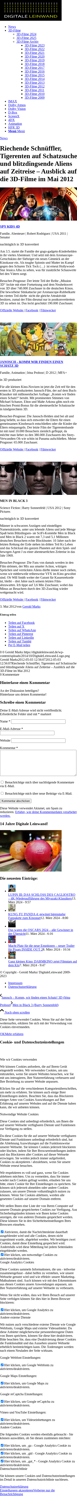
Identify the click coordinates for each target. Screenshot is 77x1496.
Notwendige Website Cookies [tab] (19, 1114)
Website (5, 740)
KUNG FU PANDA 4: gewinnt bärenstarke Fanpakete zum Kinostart (37, 916)
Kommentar (9, 748)
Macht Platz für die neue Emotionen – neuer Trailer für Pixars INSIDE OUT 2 (41, 947)
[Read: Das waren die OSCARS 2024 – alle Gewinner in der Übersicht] (12, 926)
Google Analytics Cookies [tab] (17, 1262)
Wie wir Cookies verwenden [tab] (18, 1059)
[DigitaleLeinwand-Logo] (31, 19)
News (4, 138)
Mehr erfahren (14, 1034)
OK (2, 1034)
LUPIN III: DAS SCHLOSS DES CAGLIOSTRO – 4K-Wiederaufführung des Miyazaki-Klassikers (41, 896)
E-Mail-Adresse (11, 729)
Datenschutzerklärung (14, 1486)
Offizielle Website (12, 310)
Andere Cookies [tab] (10, 1427)
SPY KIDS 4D (10, 226)
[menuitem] (42, 27)
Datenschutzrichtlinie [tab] (13, 1468)
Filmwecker (48, 310)
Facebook (31, 310)
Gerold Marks (31, 606)
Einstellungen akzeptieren (16, 1490)
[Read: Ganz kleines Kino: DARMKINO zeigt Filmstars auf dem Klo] (12, 957)
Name (5, 721)
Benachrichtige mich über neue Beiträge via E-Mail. (38, 793)
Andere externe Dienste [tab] (15, 1317)
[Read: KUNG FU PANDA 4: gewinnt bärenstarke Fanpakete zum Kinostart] (12, 910)
